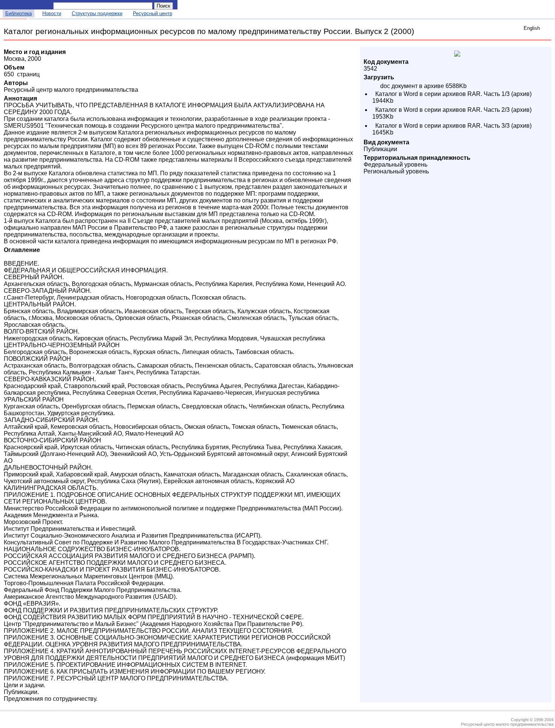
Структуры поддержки (97, 13)
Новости (51, 13)
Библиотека (18, 13)
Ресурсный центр (152, 13)
